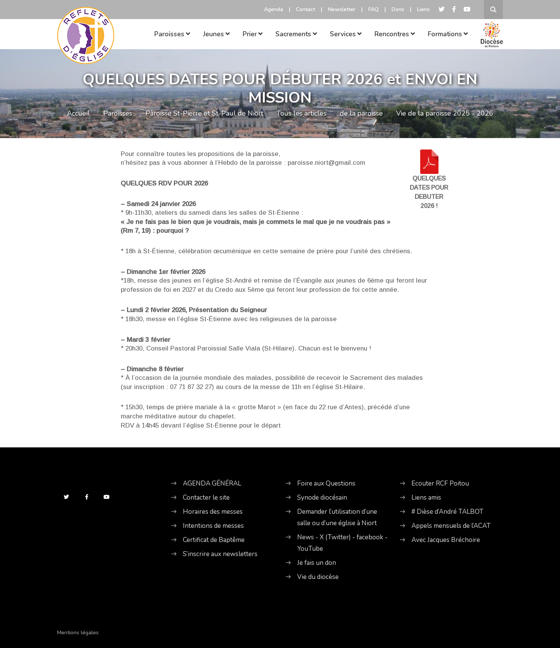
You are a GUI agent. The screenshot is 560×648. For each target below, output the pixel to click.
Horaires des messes (213, 511)
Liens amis (426, 497)
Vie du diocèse (318, 576)
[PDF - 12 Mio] (429, 161)
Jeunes (213, 34)
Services (343, 34)
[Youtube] (467, 9)
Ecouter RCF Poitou (440, 483)
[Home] (85, 24)
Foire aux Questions (326, 483)
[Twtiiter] (441, 9)
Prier (250, 34)
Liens (423, 9)
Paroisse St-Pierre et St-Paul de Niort (204, 113)
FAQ (373, 9)
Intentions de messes (213, 525)
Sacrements (293, 34)
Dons (398, 9)
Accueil (78, 113)
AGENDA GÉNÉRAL (212, 483)
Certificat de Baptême (214, 539)
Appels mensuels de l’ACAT (451, 525)
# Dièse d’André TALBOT (447, 511)
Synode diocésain (322, 497)
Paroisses (169, 34)
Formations (445, 34)
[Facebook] (454, 9)
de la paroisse (361, 113)
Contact (305, 9)
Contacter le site (206, 497)
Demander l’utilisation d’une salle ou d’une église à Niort (337, 517)
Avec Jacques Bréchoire (445, 539)
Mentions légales (78, 632)
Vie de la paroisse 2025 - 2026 (444, 113)
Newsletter (341, 9)
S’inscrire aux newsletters (220, 554)
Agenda (273, 9)
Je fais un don (316, 562)
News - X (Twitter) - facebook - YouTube (342, 543)
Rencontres (391, 34)
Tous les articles (301, 113)
